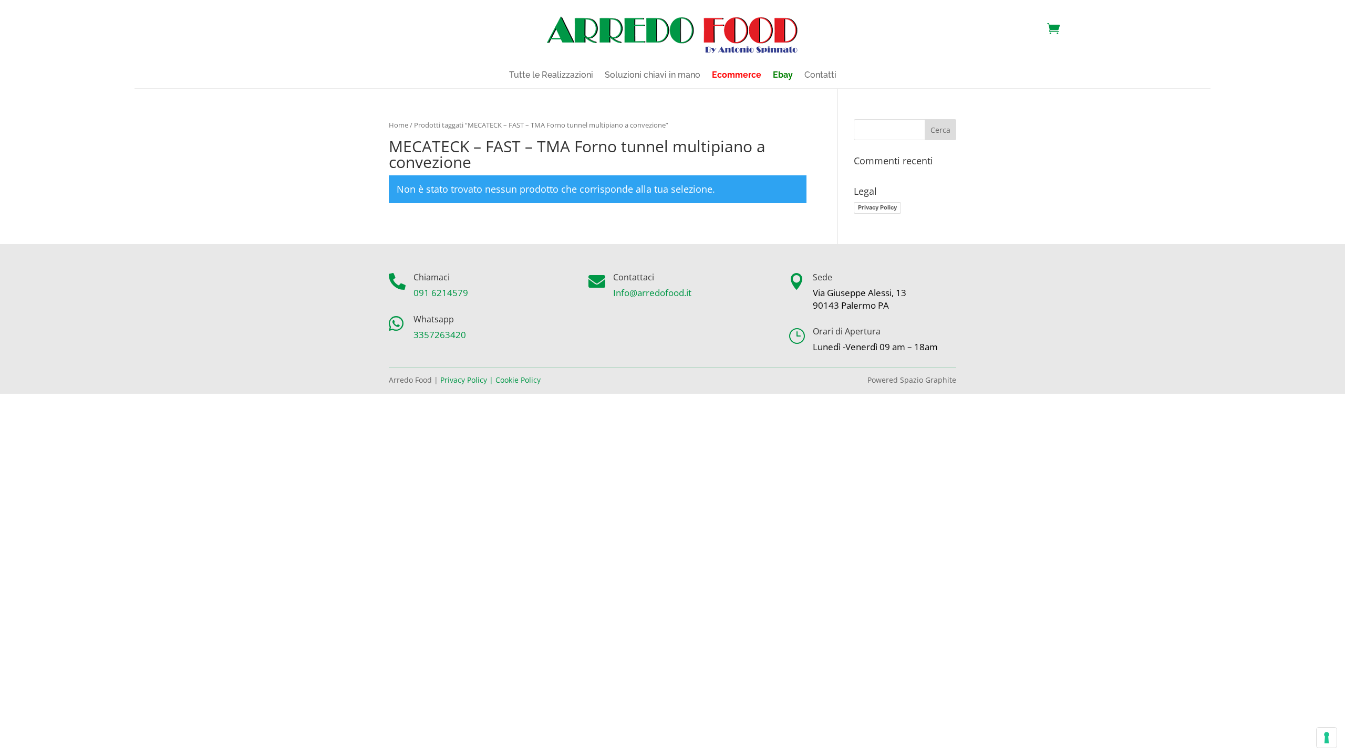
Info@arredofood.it (652, 293)
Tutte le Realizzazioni (551, 75)
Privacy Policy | (466, 380)
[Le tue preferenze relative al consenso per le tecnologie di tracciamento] (1327, 738)
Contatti (820, 75)
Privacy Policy (877, 207)
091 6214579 (440, 293)
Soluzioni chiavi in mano (652, 75)
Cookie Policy (518, 380)
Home (398, 125)
